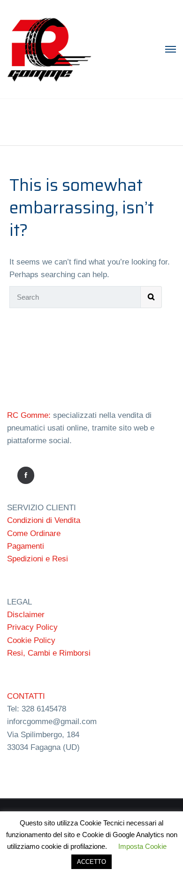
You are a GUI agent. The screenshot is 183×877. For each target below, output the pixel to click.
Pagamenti (25, 546)
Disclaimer (26, 614)
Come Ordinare (34, 533)
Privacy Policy (32, 627)
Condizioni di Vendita (43, 520)
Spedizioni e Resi (37, 558)
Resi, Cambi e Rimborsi (49, 653)
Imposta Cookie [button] (142, 846)
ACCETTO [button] (91, 861)
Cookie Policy (31, 640)
